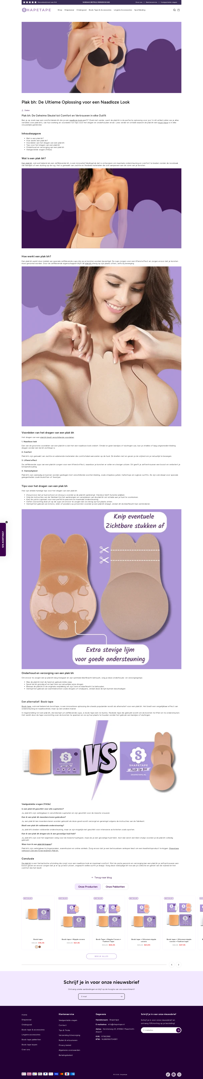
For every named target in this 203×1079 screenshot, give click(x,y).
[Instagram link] (179, 1074)
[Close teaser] (6, 522)
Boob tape (26, 706)
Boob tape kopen (29, 1044)
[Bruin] (39, 947)
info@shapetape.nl (116, 1024)
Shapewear (27, 1020)
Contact (63, 1025)
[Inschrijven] (178, 1030)
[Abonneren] (121, 997)
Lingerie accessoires (31, 1034)
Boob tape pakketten (31, 1039)
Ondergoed (27, 1025)
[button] (60, 10)
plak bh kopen (44, 844)
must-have (163, 122)
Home (24, 1015)
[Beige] (36, 947)
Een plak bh (27, 163)
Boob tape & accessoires (33, 1030)
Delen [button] (27, 110)
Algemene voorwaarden (69, 1050)
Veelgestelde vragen (169, 2)
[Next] (178, 965)
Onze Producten (88, 886)
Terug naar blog (103, 877)
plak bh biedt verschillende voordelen (57, 437)
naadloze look (75, 120)
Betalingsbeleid (66, 1055)
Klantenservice (151, 2)
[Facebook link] (174, 1074)
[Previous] (172, 965)
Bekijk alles (101, 956)
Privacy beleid (65, 1045)
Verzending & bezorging (69, 1035)
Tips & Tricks (64, 1030)
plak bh (88, 263)
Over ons (139, 2)
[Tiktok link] (168, 1074)
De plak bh (26, 863)
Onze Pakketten (115, 886)
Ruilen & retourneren (68, 1040)
